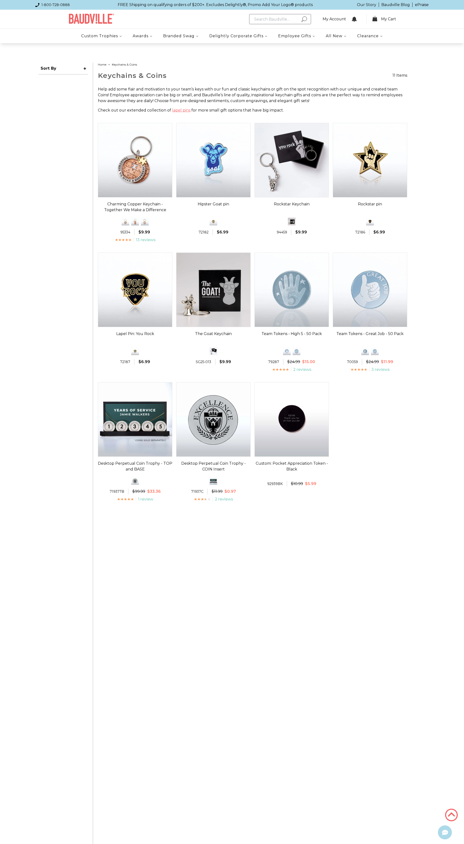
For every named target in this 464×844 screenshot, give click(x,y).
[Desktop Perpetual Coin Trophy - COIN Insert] (135, 481)
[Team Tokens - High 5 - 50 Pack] (365, 351)
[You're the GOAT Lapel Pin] (213, 221)
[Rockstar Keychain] (213, 351)
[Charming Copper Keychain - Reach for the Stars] (135, 221)
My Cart (388, 19)
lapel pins (181, 110)
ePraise (422, 4)
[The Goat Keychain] (292, 221)
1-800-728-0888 (55, 5)
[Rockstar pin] (135, 351)
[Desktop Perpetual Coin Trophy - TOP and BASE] (213, 481)
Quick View (135, 193)
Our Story (366, 4)
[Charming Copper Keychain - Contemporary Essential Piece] (125, 221)
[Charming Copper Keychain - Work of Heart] (145, 221)
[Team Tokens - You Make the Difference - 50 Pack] (296, 351)
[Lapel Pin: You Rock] (370, 221)
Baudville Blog (395, 4)
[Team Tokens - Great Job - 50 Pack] (287, 351)
